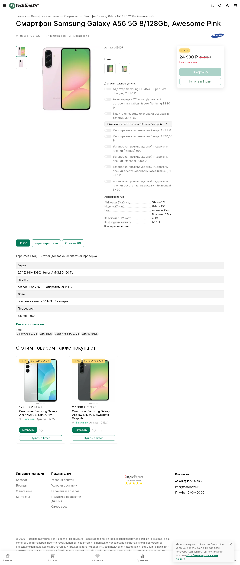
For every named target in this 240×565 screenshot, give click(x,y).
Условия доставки (64, 485)
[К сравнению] (48, 430)
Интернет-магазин (30, 473)
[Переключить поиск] (220, 5)
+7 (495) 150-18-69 (187, 481)
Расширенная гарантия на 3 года (142, 138)
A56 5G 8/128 (90, 333)
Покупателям (61, 473)
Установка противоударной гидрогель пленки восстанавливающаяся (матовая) (142, 185)
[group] (66, 88)
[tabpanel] (120, 295)
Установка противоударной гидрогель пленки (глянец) (140, 148)
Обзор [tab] (23, 243)
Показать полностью (30, 324)
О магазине (24, 491)
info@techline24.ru (187, 487)
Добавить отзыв (30, 35)
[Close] (231, 544)
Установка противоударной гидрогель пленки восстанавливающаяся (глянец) (142, 171)
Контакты (23, 496)
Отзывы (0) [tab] (73, 243)
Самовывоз (59, 506)
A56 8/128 (46, 333)
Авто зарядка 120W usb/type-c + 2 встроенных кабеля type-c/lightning (141, 103)
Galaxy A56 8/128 (27, 333)
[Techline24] (24, 5)
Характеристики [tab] (46, 243)
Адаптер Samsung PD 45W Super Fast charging (139, 91)
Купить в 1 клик (41, 437)
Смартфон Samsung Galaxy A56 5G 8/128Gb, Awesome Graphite (91, 414)
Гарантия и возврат (65, 491)
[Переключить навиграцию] (4, 5)
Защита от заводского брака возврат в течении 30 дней (141, 116)
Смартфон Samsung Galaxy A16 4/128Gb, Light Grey (38, 412)
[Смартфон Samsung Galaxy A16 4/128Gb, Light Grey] (40, 380)
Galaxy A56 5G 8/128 (67, 333)
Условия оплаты (62, 480)
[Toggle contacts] (212, 5)
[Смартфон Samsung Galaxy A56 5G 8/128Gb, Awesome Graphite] (93, 380)
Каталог (21, 480)
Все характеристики (116, 226)
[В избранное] (41, 430)
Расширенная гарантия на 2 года (142, 130)
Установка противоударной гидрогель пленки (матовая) (140, 159)
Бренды (21, 485)
